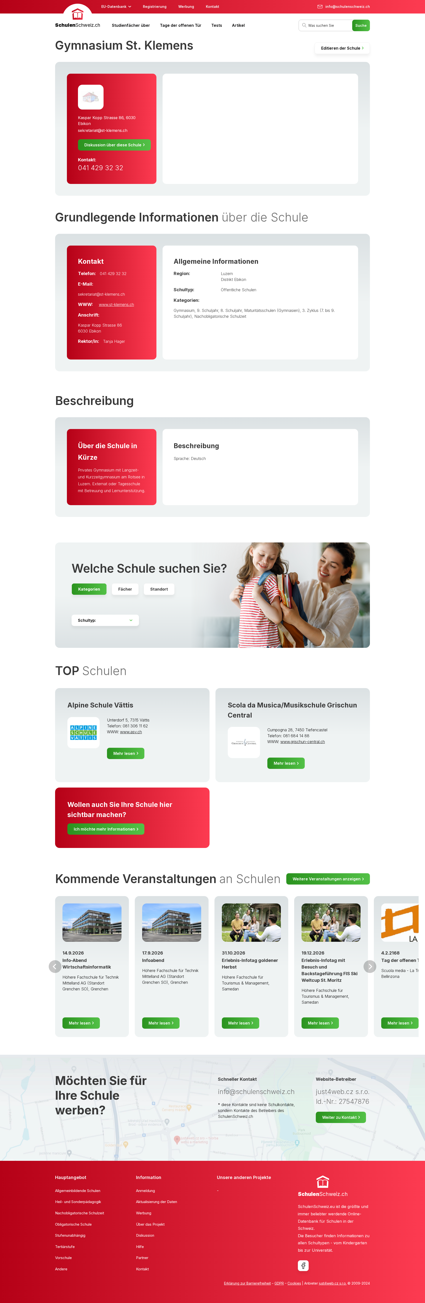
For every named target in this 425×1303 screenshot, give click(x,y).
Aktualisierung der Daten (156, 1201)
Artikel (238, 25)
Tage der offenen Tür (180, 25)
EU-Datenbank (113, 6)
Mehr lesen (124, 753)
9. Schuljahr (207, 310)
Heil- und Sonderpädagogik (78, 1201)
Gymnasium (184, 310)
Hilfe (140, 1246)
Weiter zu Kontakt (339, 1117)
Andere (61, 1269)
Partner (142, 1257)
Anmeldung (145, 1190)
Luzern (227, 273)
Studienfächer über (131, 25)
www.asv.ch (131, 731)
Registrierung (155, 6)
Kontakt (212, 6)
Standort (159, 589)
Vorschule (63, 1257)
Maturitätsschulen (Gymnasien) (272, 310)
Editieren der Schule (340, 48)
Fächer (125, 589)
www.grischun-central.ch (302, 741)
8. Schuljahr (231, 310)
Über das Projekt (150, 1224)
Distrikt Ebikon (233, 279)
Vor (55, 966)
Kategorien (89, 589)
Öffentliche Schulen (238, 289)
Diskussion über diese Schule (112, 144)
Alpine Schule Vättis (100, 705)
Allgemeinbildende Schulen (77, 1190)
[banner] (77, 16)
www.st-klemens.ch (116, 304)
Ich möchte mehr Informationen (104, 829)
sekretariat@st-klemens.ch (102, 130)
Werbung (186, 6)
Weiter (370, 966)
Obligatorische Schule (73, 1224)
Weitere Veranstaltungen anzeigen (327, 878)
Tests (216, 25)
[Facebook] (303, 1265)
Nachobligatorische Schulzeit (220, 316)
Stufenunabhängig (70, 1235)
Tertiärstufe (65, 1246)
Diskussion (145, 1235)
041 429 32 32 (100, 168)
